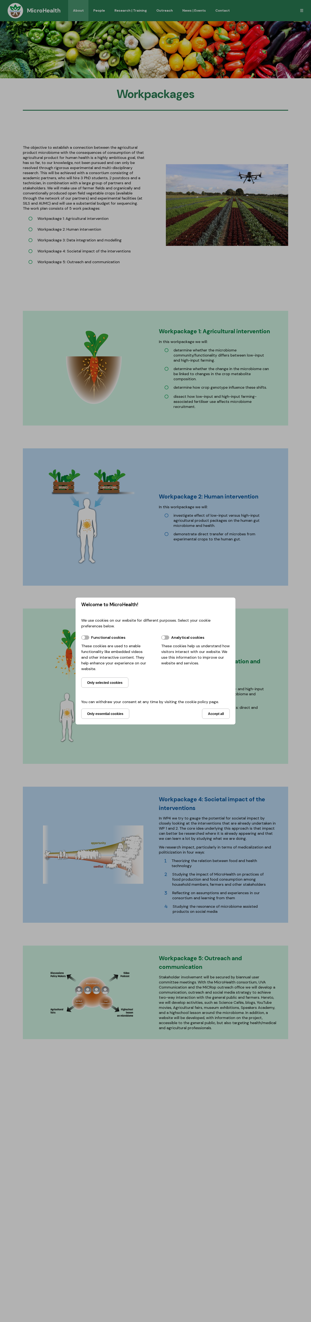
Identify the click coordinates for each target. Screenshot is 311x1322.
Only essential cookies (105, 714)
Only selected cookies (104, 682)
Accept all (216, 714)
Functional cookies (108, 637)
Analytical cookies (187, 637)
